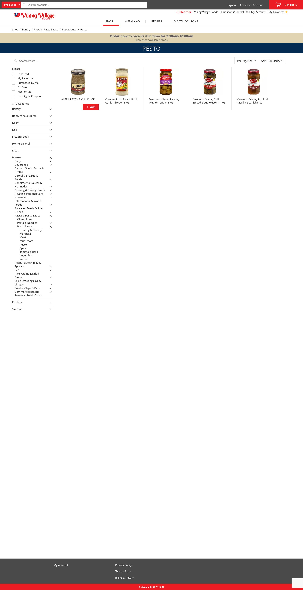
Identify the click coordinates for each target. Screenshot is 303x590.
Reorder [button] (185, 12)
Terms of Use (123, 571)
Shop (15, 29)
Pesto (83, 29)
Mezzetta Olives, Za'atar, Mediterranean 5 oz (164, 101)
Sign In (232, 5)
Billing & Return (124, 577)
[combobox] (11, 5)
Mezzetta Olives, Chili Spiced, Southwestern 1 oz (209, 101)
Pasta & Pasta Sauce (46, 29)
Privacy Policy (123, 565)
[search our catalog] (24, 5)
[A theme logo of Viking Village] (34, 17)
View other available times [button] (151, 40)
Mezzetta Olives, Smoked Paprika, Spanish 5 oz (252, 101)
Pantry (26, 29)
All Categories (20, 103)
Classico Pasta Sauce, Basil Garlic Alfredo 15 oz (121, 101)
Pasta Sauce (69, 29)
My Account (61, 565)
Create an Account (251, 5)
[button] (49, 109)
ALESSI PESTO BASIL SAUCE (78, 99)
